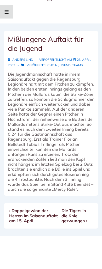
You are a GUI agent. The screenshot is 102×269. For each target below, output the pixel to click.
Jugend (64, 65)
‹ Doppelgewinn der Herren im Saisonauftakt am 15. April (33, 215)
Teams (77, 65)
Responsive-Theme (53, 254)
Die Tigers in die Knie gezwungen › (74, 215)
